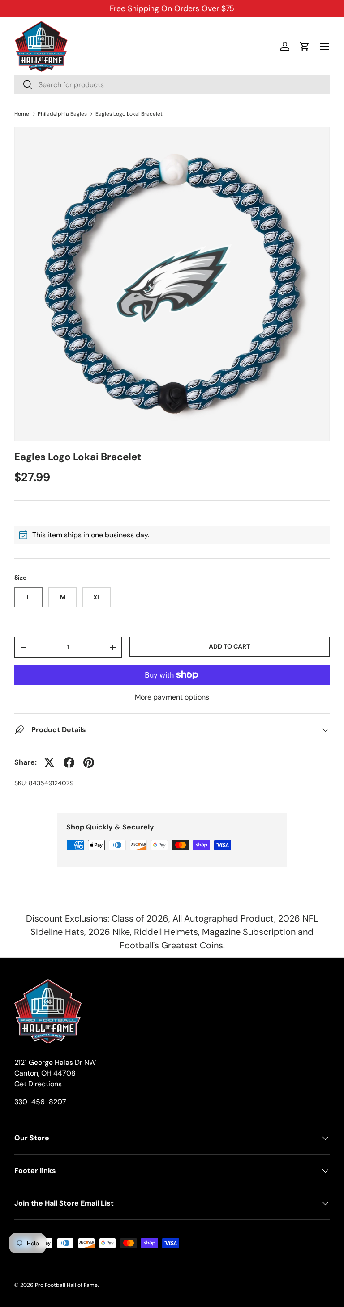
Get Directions (38, 1084)
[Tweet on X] (49, 762)
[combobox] (172, 84)
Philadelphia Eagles (62, 114)
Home (21, 114)
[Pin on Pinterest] (89, 762)
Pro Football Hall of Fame (66, 1285)
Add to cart (229, 646)
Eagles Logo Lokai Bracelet (129, 114)
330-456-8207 (40, 1101)
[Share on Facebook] (69, 762)
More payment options (172, 697)
